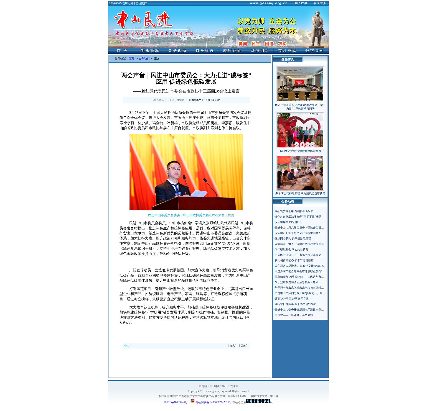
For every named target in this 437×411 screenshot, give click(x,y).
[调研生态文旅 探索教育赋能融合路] (300, 129)
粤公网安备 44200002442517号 (213, 402)
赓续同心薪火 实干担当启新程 (293, 238)
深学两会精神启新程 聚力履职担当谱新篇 (300, 193)
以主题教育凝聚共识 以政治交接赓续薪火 (300, 265)
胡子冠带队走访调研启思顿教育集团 (296, 282)
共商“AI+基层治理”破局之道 (292, 298)
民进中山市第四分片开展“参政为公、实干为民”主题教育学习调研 (314, 293)
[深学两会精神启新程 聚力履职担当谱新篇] (300, 171)
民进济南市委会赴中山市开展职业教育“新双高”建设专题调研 (311, 271)
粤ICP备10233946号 (176, 402)
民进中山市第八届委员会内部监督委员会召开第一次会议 (309, 227)
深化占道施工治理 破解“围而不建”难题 (298, 216)
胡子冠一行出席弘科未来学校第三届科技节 (301, 287)
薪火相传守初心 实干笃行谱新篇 (294, 260)
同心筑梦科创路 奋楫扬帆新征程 (294, 211)
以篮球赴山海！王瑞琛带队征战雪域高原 (299, 244)
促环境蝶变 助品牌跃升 (289, 222)
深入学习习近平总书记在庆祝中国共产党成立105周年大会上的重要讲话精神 (320, 233)
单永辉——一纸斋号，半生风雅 (294, 315)
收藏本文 (196, 100)
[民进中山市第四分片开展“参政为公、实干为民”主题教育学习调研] (300, 83)
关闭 (243, 345)
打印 (232, 345)
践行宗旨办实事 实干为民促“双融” (295, 304)
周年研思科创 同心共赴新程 (291, 249)
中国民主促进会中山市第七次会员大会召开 (301, 255)
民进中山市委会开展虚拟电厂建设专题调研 (301, 309)
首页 (131, 58)
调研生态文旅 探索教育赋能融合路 (300, 151)
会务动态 (144, 58)
